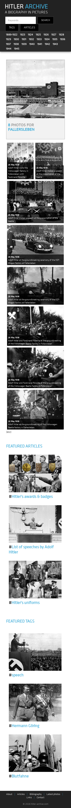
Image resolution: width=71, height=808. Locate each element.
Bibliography (36, 794)
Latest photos (53, 794)
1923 (22, 34)
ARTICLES (29, 27)
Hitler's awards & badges (31, 496)
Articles (21, 794)
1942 (47, 44)
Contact (40, 797)
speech (16, 675)
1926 (46, 34)
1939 (24, 44)
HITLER (26, 6)
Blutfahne (19, 776)
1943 (55, 44)
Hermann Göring (24, 725)
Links (29, 797)
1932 (31, 39)
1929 (8, 39)
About (9, 794)
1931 (24, 39)
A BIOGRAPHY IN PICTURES (26, 12)
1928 (61, 34)
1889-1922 (11, 34)
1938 (16, 44)
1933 (39, 39)
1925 (38, 34)
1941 (39, 44)
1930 (16, 39)
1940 (32, 44)
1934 (47, 39)
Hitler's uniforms (24, 602)
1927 (53, 34)
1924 (30, 34)
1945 (16, 48)
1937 (8, 44)
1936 (62, 39)
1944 (8, 48)
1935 (54, 39)
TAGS (12, 27)
